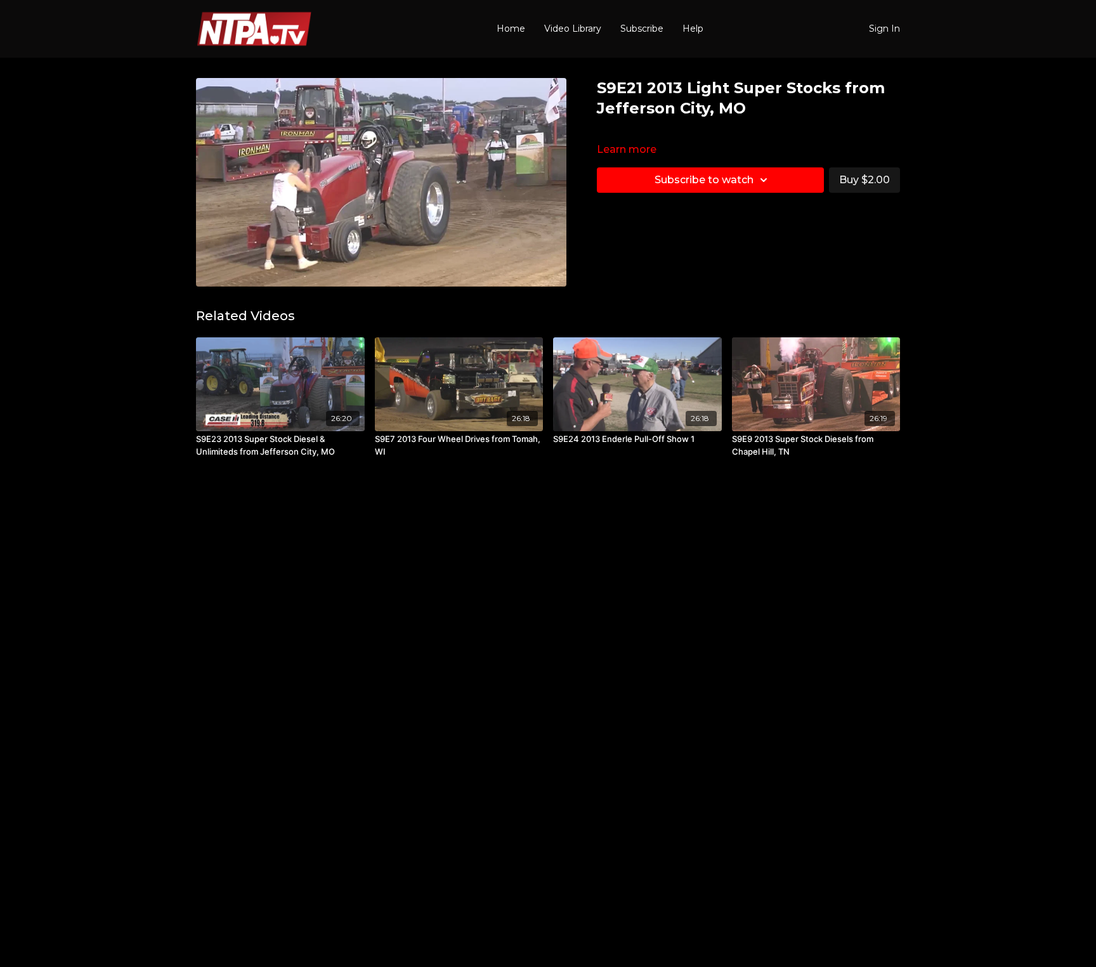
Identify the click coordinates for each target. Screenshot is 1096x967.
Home (511, 28)
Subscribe (641, 28)
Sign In (884, 28)
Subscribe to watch (704, 180)
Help (692, 28)
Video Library (572, 28)
